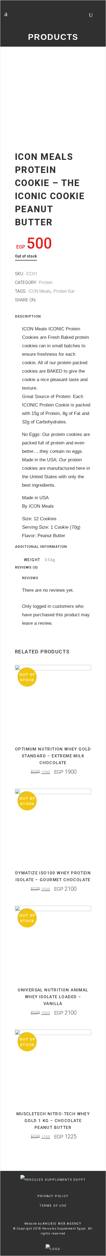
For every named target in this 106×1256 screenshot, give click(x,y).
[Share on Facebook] (39, 300)
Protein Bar (64, 291)
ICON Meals (39, 291)
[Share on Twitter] (45, 300)
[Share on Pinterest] (56, 300)
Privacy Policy (53, 1196)
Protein (45, 282)
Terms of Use (53, 1205)
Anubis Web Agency (62, 1223)
